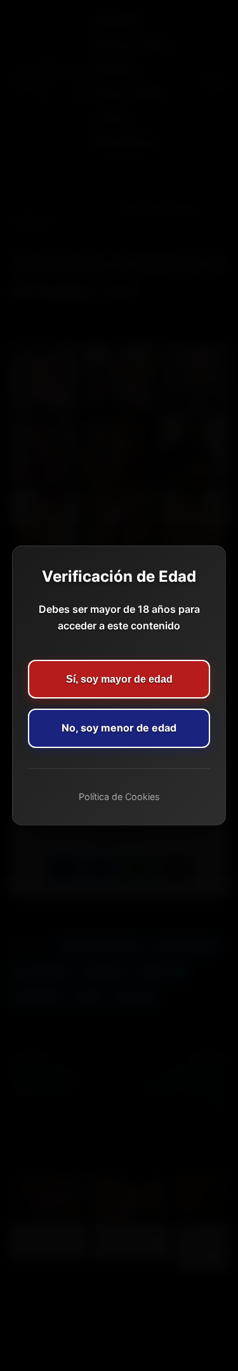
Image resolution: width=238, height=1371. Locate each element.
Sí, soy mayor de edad (119, 679)
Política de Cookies (119, 796)
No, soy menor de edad (119, 727)
